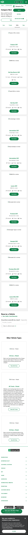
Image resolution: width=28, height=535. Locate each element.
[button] (26, 2)
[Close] (25, 518)
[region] (14, 525)
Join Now (19, 14)
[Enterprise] (2, 2)
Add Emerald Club (18, 18)
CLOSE (14, 531)
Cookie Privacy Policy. (7, 527)
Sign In (19, 10)
